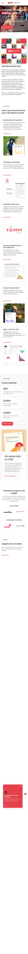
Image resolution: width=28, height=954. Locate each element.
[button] (2, 3)
